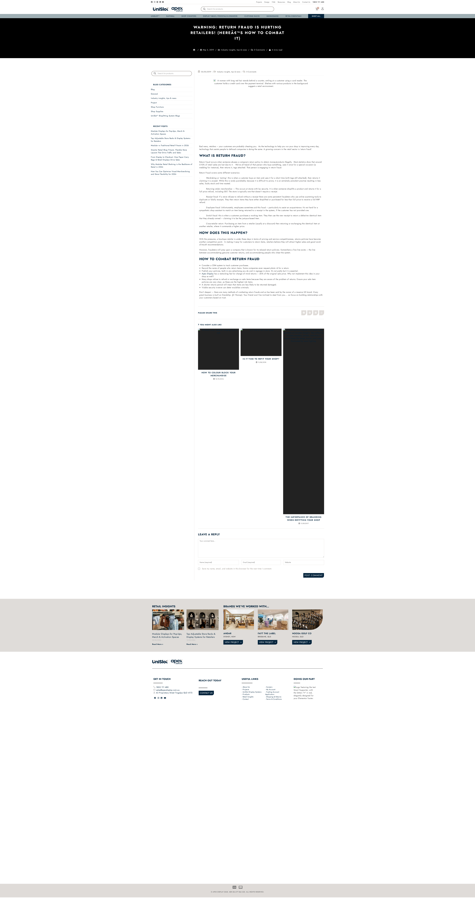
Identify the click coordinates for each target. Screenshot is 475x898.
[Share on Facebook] (303, 312)
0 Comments (259, 49)
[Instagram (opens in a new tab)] (158, 698)
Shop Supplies (157, 111)
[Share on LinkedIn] (315, 312)
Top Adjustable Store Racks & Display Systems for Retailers (201, 635)
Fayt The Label (267, 633)
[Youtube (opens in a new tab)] (165, 698)
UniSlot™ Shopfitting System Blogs (165, 115)
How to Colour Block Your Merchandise (219, 374)
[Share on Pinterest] (309, 312)
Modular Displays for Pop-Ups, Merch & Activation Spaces (167, 635)
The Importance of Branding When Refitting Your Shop (303, 518)
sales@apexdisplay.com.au (167, 690)
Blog (153, 89)
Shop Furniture (157, 107)
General (154, 94)
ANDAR (227, 633)
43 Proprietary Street (165, 692)
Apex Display (208, 273)
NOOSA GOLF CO (302, 633)
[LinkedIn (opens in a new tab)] (161, 698)
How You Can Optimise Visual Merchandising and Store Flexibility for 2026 (170, 173)
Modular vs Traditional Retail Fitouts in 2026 (170, 145)
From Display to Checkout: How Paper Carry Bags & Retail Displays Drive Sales (170, 158)
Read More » (157, 644)
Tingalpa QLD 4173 (183, 692)
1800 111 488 (162, 687)
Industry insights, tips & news (234, 49)
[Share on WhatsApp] (321, 312)
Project (154, 102)
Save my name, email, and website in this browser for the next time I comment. (237, 568)
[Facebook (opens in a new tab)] (155, 698)
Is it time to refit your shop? (261, 358)
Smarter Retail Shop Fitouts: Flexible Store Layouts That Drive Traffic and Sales (169, 151)
